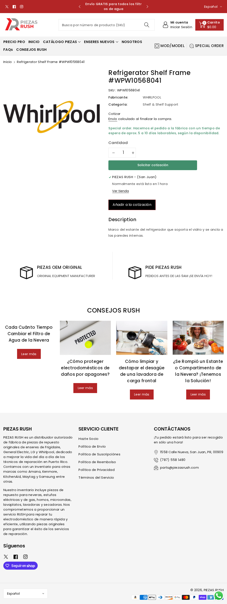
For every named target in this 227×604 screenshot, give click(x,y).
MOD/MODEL (172, 45)
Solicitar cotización (152, 165)
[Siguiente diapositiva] (147, 7)
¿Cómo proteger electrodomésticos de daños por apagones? (85, 367)
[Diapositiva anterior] (79, 7)
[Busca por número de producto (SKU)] (147, 24)
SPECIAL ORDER (209, 45)
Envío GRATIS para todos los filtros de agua (113, 6)
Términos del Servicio (96, 477)
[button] (209, 25)
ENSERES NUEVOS (99, 41)
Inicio (7, 62)
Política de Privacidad (96, 470)
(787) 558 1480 (172, 460)
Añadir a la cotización (132, 204)
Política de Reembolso (97, 462)
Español (13, 593)
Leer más (28, 354)
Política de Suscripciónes (99, 454)
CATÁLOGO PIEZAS (60, 41)
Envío (112, 119)
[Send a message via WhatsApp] (219, 596)
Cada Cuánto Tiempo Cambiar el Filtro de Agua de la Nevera (29, 333)
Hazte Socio (88, 439)
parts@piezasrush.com (179, 467)
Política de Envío (92, 446)
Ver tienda (120, 191)
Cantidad (118, 142)
